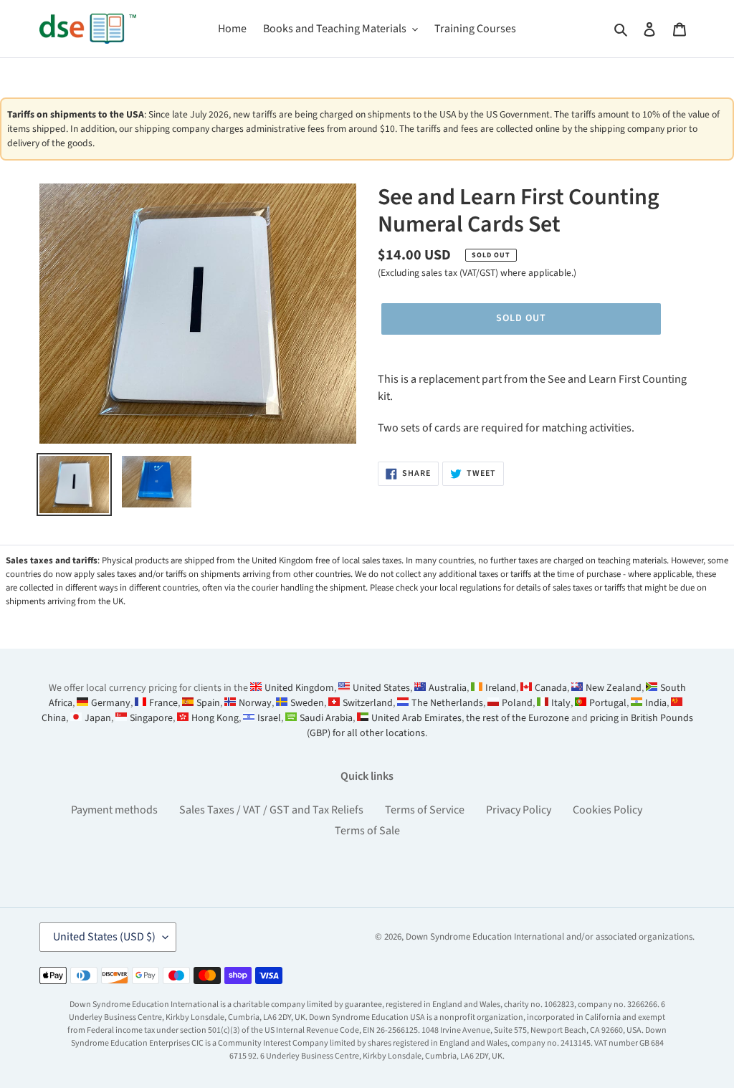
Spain (208, 703)
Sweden (307, 703)
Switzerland (368, 703)
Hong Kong (215, 718)
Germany (110, 703)
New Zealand (614, 688)
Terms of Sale (367, 831)
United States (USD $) (104, 937)
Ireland (500, 688)
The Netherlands (447, 703)
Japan (98, 718)
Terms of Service (424, 810)
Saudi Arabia (326, 718)
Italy (561, 703)
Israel (269, 718)
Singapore (151, 718)
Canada (551, 688)
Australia (448, 688)
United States (381, 688)
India (656, 703)
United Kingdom (299, 688)
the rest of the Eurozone (517, 718)
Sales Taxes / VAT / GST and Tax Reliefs (271, 810)
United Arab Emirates (416, 718)
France (163, 703)
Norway (255, 703)
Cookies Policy (607, 810)
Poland (517, 703)
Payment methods (114, 810)
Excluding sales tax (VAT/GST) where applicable (476, 273)
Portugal (607, 703)
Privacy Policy (518, 810)
